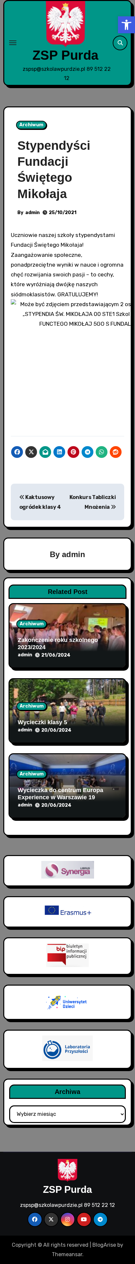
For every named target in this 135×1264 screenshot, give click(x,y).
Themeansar (67, 1254)
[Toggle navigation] (13, 43)
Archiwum (31, 125)
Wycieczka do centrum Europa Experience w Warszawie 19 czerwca (60, 797)
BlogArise (104, 1245)
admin (32, 212)
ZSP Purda (65, 55)
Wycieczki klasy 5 (42, 722)
